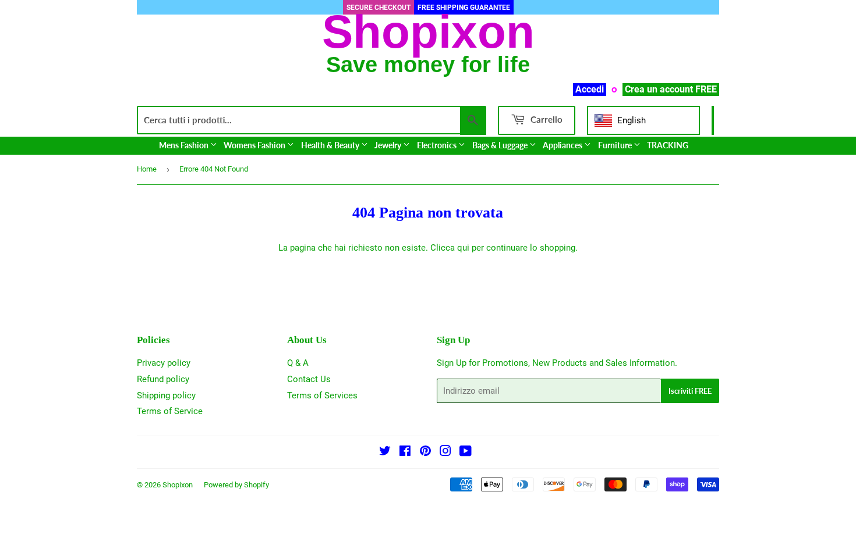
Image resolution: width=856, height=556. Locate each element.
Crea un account (659, 89)
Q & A (298, 363)
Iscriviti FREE (690, 390)
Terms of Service (170, 411)
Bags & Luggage (500, 145)
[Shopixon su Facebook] (405, 452)
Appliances (563, 145)
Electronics (437, 145)
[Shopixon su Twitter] (385, 452)
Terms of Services (322, 395)
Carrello (545, 119)
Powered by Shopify (236, 484)
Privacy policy (163, 363)
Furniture (616, 145)
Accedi (589, 89)
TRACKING (667, 145)
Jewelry (388, 145)
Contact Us (309, 379)
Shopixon (177, 484)
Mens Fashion (184, 145)
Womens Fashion (255, 145)
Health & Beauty (331, 145)
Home (147, 169)
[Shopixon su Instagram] (445, 452)
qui (463, 248)
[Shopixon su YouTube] (465, 452)
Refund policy (163, 379)
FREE (706, 89)
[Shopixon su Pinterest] (425, 452)
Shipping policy (166, 395)
